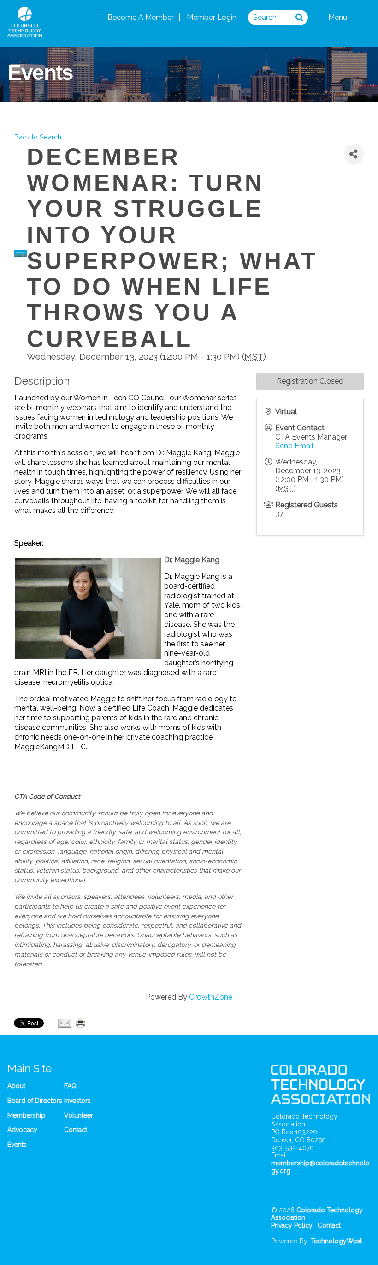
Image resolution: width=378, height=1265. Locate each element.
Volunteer (78, 1115)
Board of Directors (34, 1100)
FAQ (70, 1086)
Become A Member (140, 17)
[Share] (354, 154)
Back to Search (37, 137)
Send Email (294, 445)
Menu (338, 17)
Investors (77, 1100)
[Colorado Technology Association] (24, 32)
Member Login (211, 17)
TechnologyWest (336, 1241)
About (16, 1086)
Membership (26, 1115)
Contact (75, 1129)
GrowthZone (210, 997)
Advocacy (22, 1129)
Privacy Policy (292, 1225)
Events (17, 1144)
